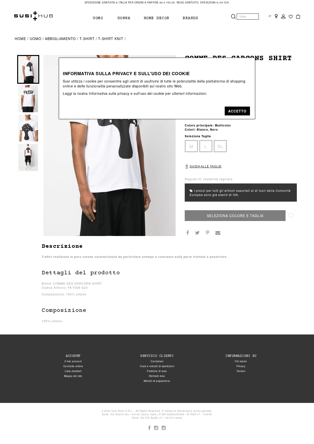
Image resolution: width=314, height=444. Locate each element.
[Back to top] (300, 430)
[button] (237, 111)
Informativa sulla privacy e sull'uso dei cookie (126, 93)
